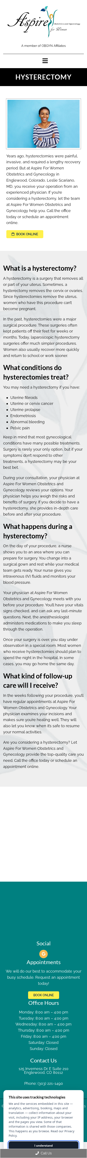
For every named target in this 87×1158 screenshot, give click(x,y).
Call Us (46, 1153)
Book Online (26, 234)
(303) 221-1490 (50, 1083)
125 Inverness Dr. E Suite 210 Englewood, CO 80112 (43, 1070)
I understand (43, 1145)
